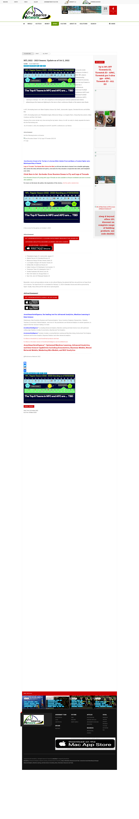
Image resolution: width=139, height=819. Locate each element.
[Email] (58, 368)
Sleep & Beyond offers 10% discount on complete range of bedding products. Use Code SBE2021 (106, 225)
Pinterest (105, 723)
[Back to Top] (1, 771)
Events (16, 1)
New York (73, 700)
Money (47, 24)
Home (24, 24)
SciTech (39, 24)
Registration (58, 717)
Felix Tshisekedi (33, 704)
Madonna (80, 701)
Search (93, 24)
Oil (60, 700)
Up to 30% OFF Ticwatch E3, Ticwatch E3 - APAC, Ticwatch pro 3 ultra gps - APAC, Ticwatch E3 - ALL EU (105, 75)
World (30, 24)
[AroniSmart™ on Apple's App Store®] (58, 305)
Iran (60, 706)
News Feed (89, 724)
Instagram (105, 727)
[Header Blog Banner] (82, 10)
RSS (103, 730)
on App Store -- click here (38, 245)
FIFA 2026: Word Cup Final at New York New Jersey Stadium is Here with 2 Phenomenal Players (104, 696)
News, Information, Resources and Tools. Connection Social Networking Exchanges (80, 760)
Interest (50, 706)
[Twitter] (58, 365)
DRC (34, 706)
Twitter (105, 719)
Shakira (82, 703)
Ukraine (54, 706)
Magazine (5, 1)
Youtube (105, 725)
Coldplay (73, 704)
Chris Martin (79, 704)
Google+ (105, 721)
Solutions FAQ (90, 717)
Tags (72, 717)
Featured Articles (91, 719)
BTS (79, 703)
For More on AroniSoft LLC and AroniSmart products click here (41, 338)
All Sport (45, 53)
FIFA (81, 700)
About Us (73, 24)
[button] (112, 698)
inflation (60, 704)
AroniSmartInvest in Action (51, 1)
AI (57, 706)
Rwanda (36, 701)
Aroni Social (90, 730)
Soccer (78, 700)
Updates (89, 733)
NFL (38, 65)
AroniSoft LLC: (27, 760)
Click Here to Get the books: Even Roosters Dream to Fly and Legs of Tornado (56, 174)
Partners (57, 728)
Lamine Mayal (74, 706)
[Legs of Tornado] (105, 119)
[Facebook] (58, 363)
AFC (41, 65)
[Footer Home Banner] (85, 743)
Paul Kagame (32, 703)
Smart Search (74, 722)
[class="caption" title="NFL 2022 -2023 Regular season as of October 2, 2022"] (49, 83)
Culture (63, 24)
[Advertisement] (69, 39)
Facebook (105, 717)
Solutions (83, 24)
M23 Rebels (26, 704)
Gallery (36, 1)
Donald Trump (30, 701)
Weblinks (73, 719)
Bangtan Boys (74, 703)
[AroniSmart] (36, 12)
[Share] (58, 371)
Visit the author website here (71, 183)
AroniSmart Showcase (93, 722)
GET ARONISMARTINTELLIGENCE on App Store (41, 297)
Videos (25, 1)
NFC (44, 65)
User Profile (58, 722)
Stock (57, 700)
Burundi (37, 703)
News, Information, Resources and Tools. (64, 762)
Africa (25, 701)
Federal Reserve (51, 703)
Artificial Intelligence (52, 704)
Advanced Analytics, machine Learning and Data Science (46, 242)
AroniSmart (55, 758)
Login (56, 719)
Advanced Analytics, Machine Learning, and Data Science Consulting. (39, 762)
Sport (55, 24)
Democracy (26, 703)
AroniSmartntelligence (52, 701)
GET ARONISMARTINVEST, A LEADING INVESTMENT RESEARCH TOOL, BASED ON (51, 238)
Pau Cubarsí (80, 706)
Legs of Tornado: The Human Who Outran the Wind (39, 166)
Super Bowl (32, 65)
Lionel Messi (74, 701)
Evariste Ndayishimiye (28, 706)
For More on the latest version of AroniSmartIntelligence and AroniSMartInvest (46, 342)
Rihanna (26, 65)
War (63, 706)
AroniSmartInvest (51, 700)
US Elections (57, 703)
